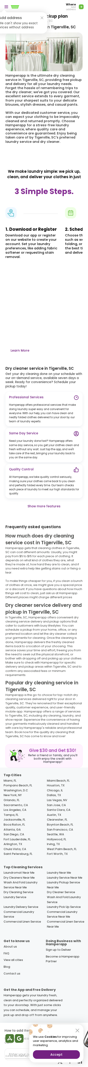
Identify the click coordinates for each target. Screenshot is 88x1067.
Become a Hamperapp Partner (62, 959)
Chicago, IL (55, 790)
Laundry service (15, 897)
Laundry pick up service (64, 907)
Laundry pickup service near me (63, 884)
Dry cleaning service (18, 892)
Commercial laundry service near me (62, 914)
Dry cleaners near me (19, 878)
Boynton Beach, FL (60, 824)
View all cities (13, 960)
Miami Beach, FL (58, 781)
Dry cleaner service (61, 892)
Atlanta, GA (12, 829)
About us (10, 946)
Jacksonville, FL (14, 820)
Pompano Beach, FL (18, 785)
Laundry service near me (64, 878)
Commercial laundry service (19, 914)
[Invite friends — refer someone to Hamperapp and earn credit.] (44, 755)
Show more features (44, 506)
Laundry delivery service (21, 907)
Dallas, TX (54, 795)
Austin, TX (54, 815)
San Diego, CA (14, 834)
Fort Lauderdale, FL (17, 839)
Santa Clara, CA (58, 810)
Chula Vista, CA (15, 849)
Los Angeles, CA (15, 810)
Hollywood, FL (56, 839)
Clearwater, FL (57, 820)
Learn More (20, 350)
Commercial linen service (22, 922)
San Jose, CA (56, 805)
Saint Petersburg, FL (18, 854)
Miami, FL (10, 781)
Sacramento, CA (16, 805)
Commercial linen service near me (65, 924)
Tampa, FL (11, 815)
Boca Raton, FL (14, 824)
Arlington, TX (13, 844)
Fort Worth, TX (57, 854)
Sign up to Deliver (58, 950)
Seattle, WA (55, 834)
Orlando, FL (11, 800)
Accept (56, 1054)
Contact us (12, 973)
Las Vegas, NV (57, 800)
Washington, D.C (16, 790)
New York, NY (13, 795)
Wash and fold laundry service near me (20, 884)
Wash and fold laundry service (64, 899)
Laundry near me (59, 873)
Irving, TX (53, 844)
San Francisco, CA (60, 829)
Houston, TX (56, 785)
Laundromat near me (19, 873)
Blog (7, 967)
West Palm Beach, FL (61, 849)
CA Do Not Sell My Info (19, 1056)
